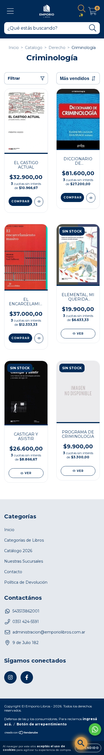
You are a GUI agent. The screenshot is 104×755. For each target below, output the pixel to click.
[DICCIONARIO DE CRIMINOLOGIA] (90, 198)
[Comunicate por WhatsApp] (95, 729)
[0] (92, 12)
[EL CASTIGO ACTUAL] (39, 201)
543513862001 (25, 611)
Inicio (14, 47)
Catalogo (33, 47)
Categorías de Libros (24, 540)
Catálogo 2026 (18, 550)
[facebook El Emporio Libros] (27, 677)
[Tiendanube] (21, 733)
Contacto (13, 571)
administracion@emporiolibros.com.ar (48, 632)
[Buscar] (92, 28)
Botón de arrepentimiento (42, 724)
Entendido (88, 748)
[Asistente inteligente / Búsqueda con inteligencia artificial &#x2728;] (81, 743)
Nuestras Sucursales (23, 561)
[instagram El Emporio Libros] (10, 677)
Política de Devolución (25, 582)
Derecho (57, 47)
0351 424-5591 (25, 621)
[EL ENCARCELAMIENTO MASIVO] (39, 338)
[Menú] (10, 11)
